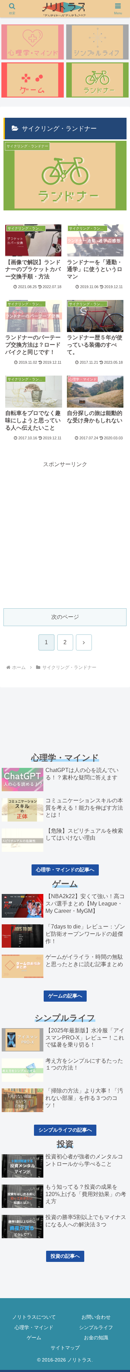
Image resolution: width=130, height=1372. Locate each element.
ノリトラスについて (34, 1317)
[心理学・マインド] (32, 42)
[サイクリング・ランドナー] (97, 80)
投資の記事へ (65, 1256)
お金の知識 (96, 1337)
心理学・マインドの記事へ (65, 869)
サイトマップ (65, 1347)
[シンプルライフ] (97, 42)
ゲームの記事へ (65, 996)
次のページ (65, 617)
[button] (116, 1032)
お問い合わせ (96, 1317)
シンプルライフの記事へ (65, 1130)
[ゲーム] (32, 80)
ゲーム (34, 1337)
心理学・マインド (34, 1327)
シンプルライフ (96, 1327)
